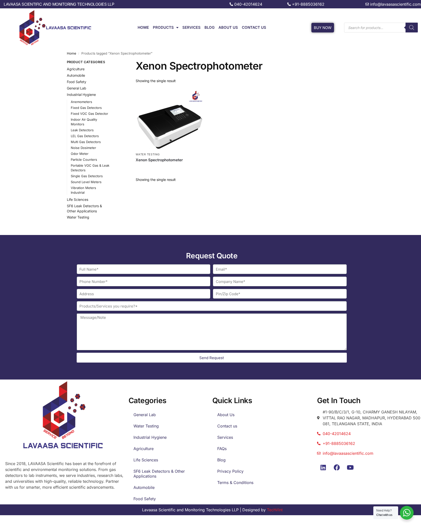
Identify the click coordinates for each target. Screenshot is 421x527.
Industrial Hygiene (81, 94)
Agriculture (76, 69)
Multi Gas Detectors (86, 142)
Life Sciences (77, 199)
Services (191, 27)
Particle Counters (84, 159)
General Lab (76, 88)
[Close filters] (117, 62)
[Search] (412, 27)
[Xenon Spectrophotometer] (169, 119)
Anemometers (81, 102)
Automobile (76, 75)
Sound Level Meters (86, 182)
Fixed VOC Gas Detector (89, 114)
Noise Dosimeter (83, 148)
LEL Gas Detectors (85, 136)
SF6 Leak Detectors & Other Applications (159, 474)
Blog (209, 27)
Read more (169, 168)
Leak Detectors (82, 130)
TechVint (275, 509)
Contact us (254, 27)
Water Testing (148, 154)
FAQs (222, 448)
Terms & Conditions (235, 482)
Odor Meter (79, 154)
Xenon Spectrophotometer (159, 160)
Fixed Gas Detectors (86, 108)
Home (143, 27)
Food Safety (76, 82)
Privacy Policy (230, 471)
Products (163, 27)
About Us (228, 27)
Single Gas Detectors (87, 176)
